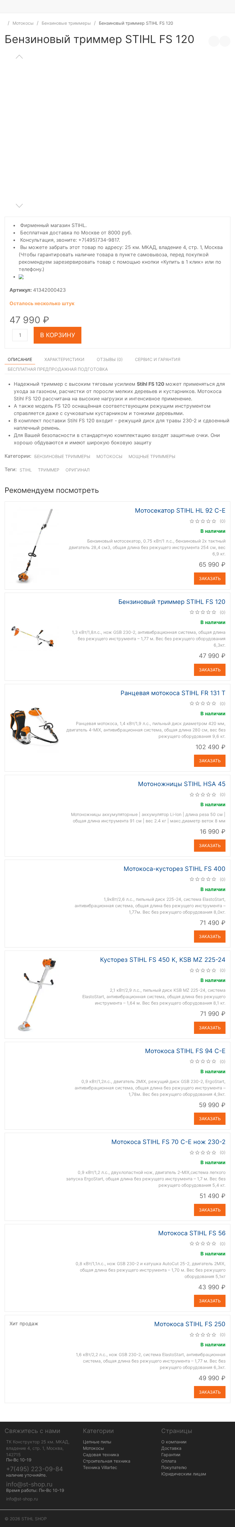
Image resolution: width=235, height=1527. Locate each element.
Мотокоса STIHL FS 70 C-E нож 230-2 (168, 1142)
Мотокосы (23, 23)
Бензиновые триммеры (66, 23)
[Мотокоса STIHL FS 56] (34, 1267)
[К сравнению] (213, 41)
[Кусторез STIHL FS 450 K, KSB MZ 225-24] (34, 994)
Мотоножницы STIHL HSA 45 (182, 784)
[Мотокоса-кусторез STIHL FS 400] (34, 903)
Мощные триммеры (152, 456)
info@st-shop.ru (29, 1484)
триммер (48, 469)
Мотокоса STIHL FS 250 (190, 1324)
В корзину (57, 335)
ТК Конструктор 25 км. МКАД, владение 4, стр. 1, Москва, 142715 (37, 1448)
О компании (173, 1441)
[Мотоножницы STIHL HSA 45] (34, 815)
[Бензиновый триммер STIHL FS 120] (34, 636)
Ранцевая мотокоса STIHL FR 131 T (173, 693)
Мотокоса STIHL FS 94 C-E (185, 1051)
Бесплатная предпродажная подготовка (58, 369)
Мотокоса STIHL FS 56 (192, 1233)
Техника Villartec (100, 1467)
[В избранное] (224, 41)
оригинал (77, 469)
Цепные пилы (97, 1441)
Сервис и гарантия (157, 359)
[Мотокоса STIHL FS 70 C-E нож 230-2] (34, 1176)
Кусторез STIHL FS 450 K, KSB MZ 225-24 (163, 959)
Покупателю (174, 1467)
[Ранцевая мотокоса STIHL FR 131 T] (34, 727)
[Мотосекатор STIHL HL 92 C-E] (34, 545)
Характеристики (64, 359)
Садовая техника (101, 1454)
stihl (26, 469)
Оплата (168, 1461)
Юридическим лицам (183, 1473)
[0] (230, 6)
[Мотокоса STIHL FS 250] (34, 1359)
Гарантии (170, 1454)
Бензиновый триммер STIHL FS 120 (172, 601)
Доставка (171, 1448)
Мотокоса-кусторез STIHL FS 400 (175, 868)
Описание (20, 359)
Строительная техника (106, 1461)
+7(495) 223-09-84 (34, 1469)
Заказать (210, 578)
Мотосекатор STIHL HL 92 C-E (180, 510)
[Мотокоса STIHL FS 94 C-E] (34, 1085)
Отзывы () (110, 359)
